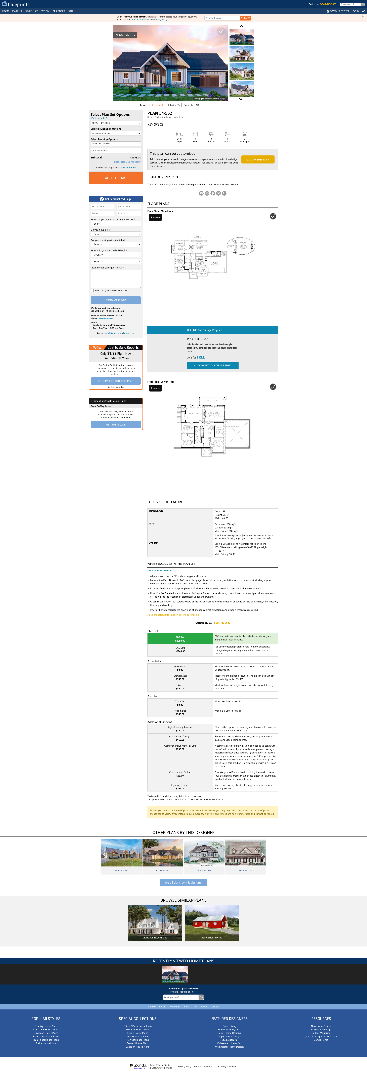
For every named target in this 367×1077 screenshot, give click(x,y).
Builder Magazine (321, 1033)
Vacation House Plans (137, 1046)
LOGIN (355, 11)
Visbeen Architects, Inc (229, 1043)
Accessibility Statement (225, 1066)
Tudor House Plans (46, 1043)
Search (152, 1006)
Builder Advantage (321, 1029)
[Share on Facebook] (213, 193)
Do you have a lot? (101, 229)
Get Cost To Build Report (116, 381)
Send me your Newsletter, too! (111, 290)
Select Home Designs (229, 1033)
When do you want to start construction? (113, 219)
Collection (42, 11)
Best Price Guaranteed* (127, 161)
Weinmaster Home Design (229, 1046)
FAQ (195, 1006)
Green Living (229, 1026)
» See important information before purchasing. (173, 614)
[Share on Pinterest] (224, 193)
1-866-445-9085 (127, 167)
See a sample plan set (159, 570)
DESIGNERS (59, 11)
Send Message (116, 300)
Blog (186, 1006)
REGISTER (344, 11)
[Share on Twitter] (218, 193)
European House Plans (46, 1033)
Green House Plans (137, 1033)
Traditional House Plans (46, 1039)
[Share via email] (201, 193)
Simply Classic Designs (229, 1036)
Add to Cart (116, 178)
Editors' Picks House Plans (137, 1026)
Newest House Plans (138, 1039)
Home (150, 117)
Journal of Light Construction (321, 1036)
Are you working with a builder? (108, 240)
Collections (175, 1006)
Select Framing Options (104, 139)
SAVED (333, 11)
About (203, 1006)
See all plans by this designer (183, 882)
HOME (5, 11)
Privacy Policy (160, 19)
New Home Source (321, 1026)
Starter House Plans (138, 1043)
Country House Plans (46, 1026)
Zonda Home (321, 1039)
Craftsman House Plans (173, 117)
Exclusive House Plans (138, 1029)
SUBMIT (245, 18)
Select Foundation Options (106, 128)
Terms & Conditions (140, 19)
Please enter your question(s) (107, 267)
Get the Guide (116, 424)
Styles (162, 1006)
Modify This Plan (258, 159)
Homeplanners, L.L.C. (229, 1029)
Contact (214, 1006)
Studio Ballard (229, 1039)
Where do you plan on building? (109, 250)
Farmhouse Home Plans (46, 1036)
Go (363, 4)
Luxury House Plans (137, 1036)
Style (28, 11)
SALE (71, 11)
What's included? (99, 118)
